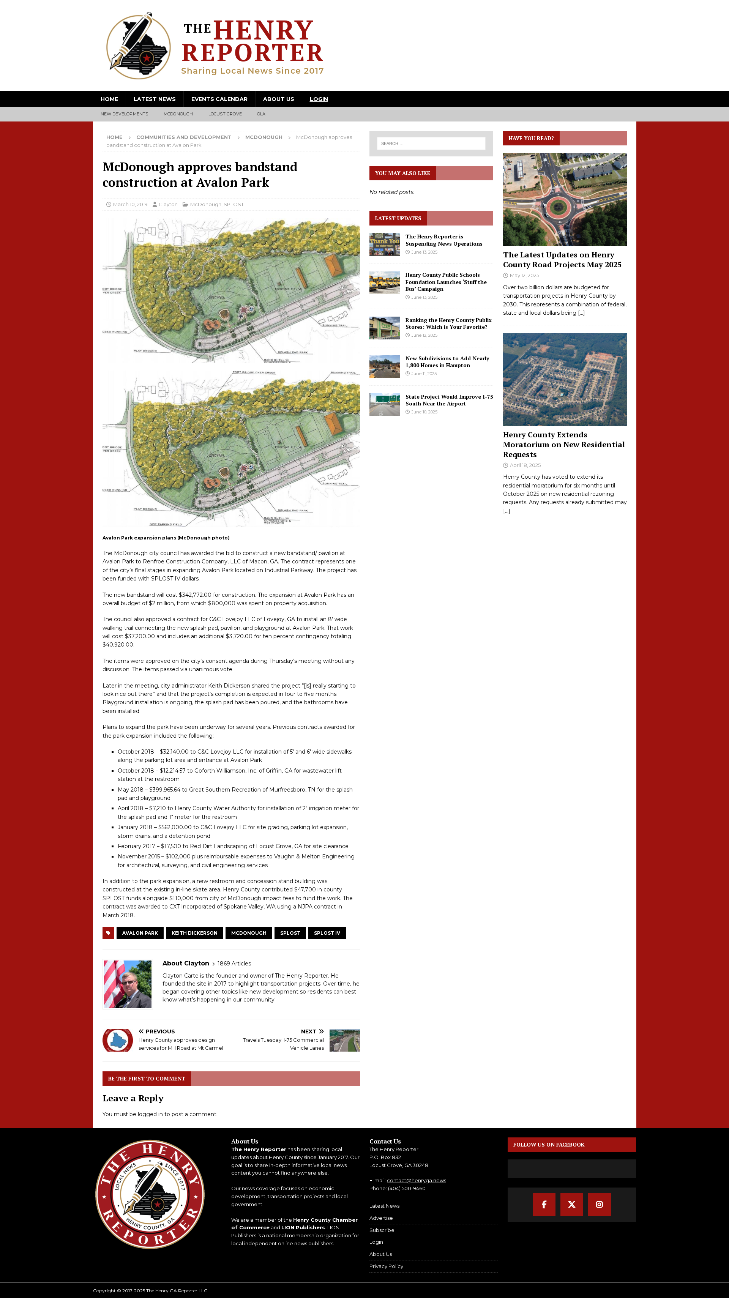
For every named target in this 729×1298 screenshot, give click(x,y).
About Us (278, 99)
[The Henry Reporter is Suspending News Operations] (384, 244)
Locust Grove (225, 114)
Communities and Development (184, 137)
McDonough (178, 114)
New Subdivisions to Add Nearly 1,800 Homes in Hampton (447, 362)
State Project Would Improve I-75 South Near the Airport (449, 400)
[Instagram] (599, 1204)
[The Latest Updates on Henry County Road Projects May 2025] (565, 199)
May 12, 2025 (524, 275)
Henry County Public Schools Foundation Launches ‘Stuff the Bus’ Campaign (446, 281)
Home (109, 99)
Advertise (381, 1218)
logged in (150, 1114)
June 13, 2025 (424, 252)
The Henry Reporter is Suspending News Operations (444, 240)
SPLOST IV (327, 933)
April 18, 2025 (525, 465)
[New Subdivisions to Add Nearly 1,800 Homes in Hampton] (384, 366)
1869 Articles (234, 963)
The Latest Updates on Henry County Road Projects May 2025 (562, 259)
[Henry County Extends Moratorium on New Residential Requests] (565, 379)
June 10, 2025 (424, 412)
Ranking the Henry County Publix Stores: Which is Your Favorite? (449, 323)
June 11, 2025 (424, 373)
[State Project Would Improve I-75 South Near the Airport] (384, 404)
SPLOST (234, 204)
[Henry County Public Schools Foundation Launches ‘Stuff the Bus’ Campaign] (384, 282)
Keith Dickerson (195, 933)
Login (319, 99)
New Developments (124, 114)
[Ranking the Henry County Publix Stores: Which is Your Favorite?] (384, 328)
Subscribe (381, 1230)
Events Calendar (219, 99)
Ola (261, 114)
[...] (581, 312)
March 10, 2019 (130, 204)
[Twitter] (571, 1204)
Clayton (168, 204)
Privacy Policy (386, 1266)
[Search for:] (432, 143)
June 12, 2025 (424, 335)
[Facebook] (544, 1204)
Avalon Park (140, 933)
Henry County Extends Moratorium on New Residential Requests (564, 444)
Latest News (155, 99)
